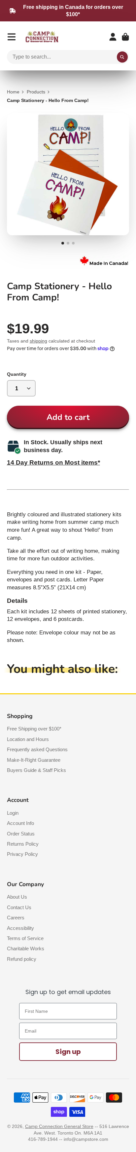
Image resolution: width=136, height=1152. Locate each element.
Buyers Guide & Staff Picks (36, 770)
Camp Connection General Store (59, 1126)
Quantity (16, 374)
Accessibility (20, 928)
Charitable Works (25, 948)
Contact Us (19, 907)
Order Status (21, 833)
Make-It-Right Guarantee (33, 760)
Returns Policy (23, 844)
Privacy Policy (22, 854)
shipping (38, 341)
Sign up (68, 1051)
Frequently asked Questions (37, 749)
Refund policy (21, 959)
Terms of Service (25, 938)
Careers (15, 917)
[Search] (122, 57)
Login (12, 813)
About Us (17, 897)
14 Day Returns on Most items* (53, 462)
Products (36, 91)
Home (13, 91)
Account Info (20, 823)
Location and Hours (28, 739)
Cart (125, 37)
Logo (41, 37)
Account (113, 37)
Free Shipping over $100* (34, 728)
